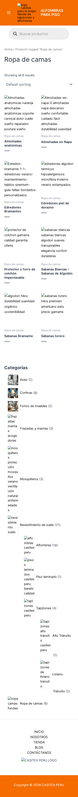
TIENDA (39, 742)
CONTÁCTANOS (39, 753)
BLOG (39, 747)
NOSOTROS (39, 737)
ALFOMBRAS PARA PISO (52, 12)
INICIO (39, 732)
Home (8, 49)
